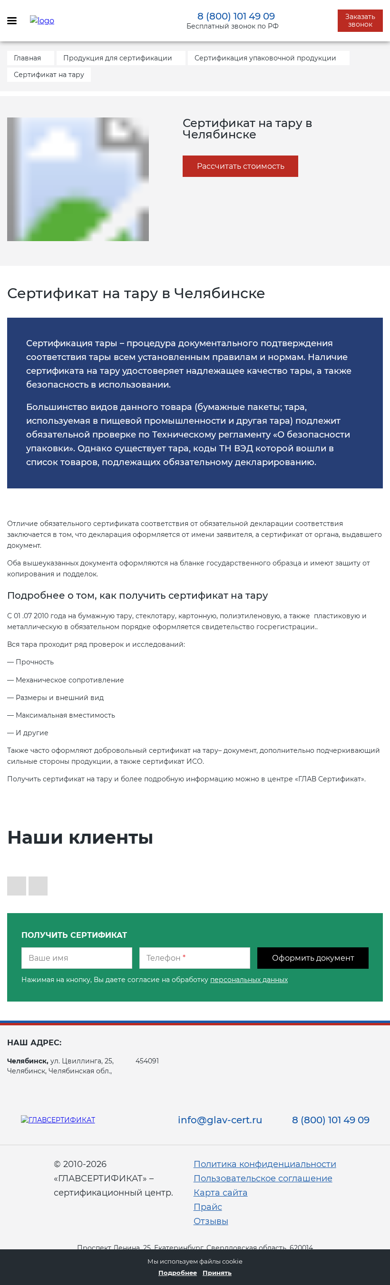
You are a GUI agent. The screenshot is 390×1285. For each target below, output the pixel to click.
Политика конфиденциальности (265, 1164)
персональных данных (249, 979)
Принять (217, 1272)
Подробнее (177, 1272)
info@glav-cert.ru (220, 1120)
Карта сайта (221, 1193)
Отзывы (211, 1221)
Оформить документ (313, 958)
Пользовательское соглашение (263, 1178)
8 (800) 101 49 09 (236, 16)
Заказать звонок (360, 20)
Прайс (208, 1207)
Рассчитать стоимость (240, 166)
